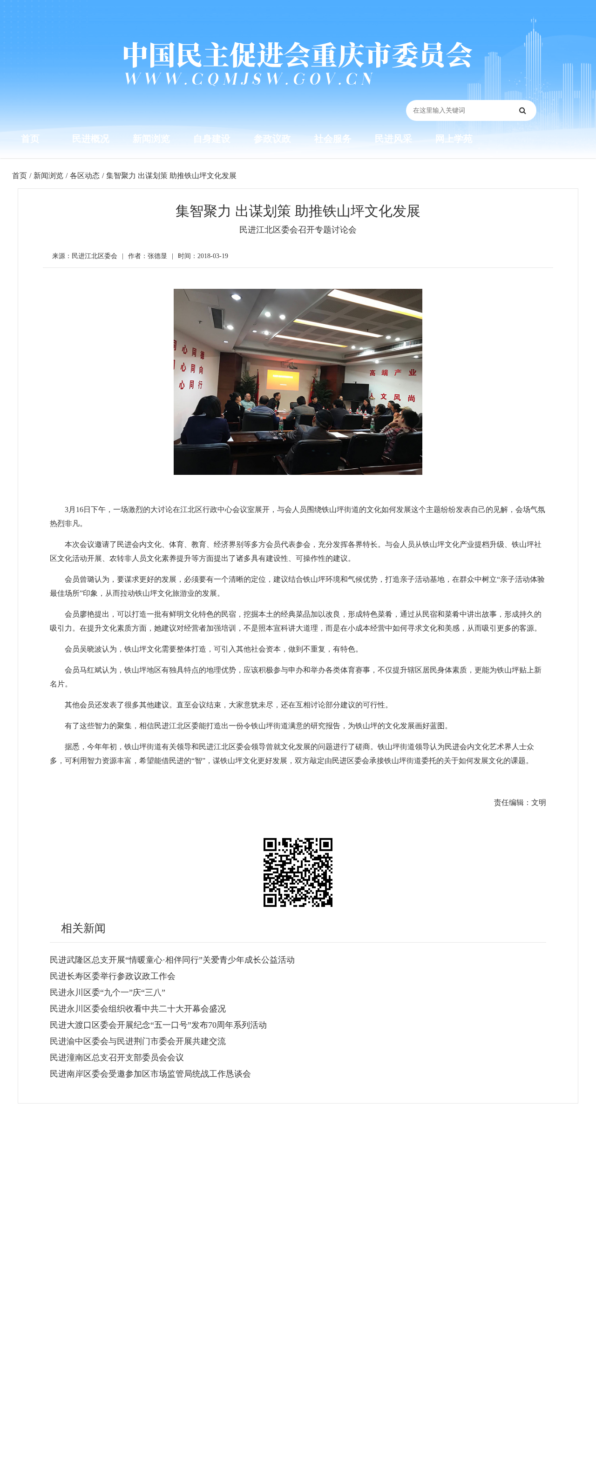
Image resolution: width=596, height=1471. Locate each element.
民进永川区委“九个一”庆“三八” (107, 992)
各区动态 (85, 176)
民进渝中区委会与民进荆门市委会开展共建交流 (138, 1041)
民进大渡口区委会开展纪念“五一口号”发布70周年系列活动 (158, 1025)
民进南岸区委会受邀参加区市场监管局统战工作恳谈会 (150, 1073)
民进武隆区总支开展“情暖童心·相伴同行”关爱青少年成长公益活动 (172, 960)
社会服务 (333, 138)
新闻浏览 (151, 138)
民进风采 (393, 138)
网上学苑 (454, 138)
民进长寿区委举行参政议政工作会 (113, 976)
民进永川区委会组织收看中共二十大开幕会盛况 (138, 1008)
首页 (30, 138)
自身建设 (211, 138)
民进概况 (90, 138)
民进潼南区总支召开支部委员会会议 (117, 1057)
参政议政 (272, 138)
